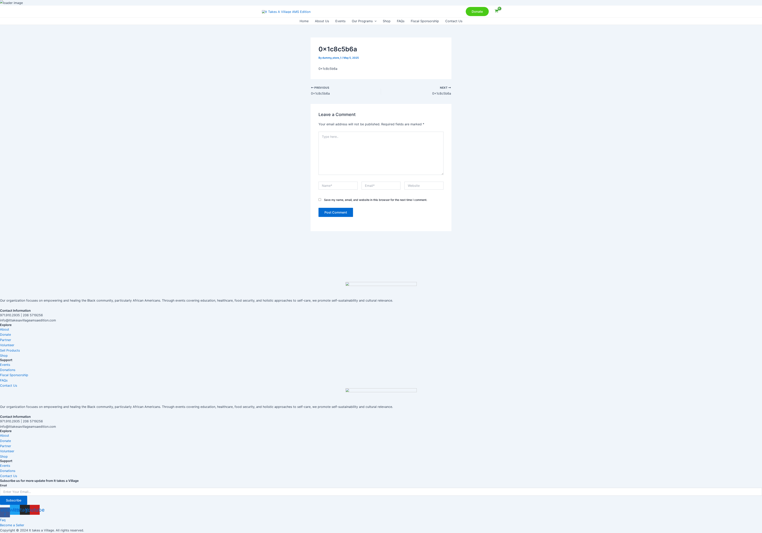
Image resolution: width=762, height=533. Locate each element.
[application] (375, 21)
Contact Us (453, 21)
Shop (387, 21)
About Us (322, 21)
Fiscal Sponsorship (425, 21)
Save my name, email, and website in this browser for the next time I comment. (375, 199)
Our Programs (362, 21)
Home (304, 21)
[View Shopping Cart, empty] (496, 11)
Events (340, 21)
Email (3, 485)
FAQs (400, 21)
